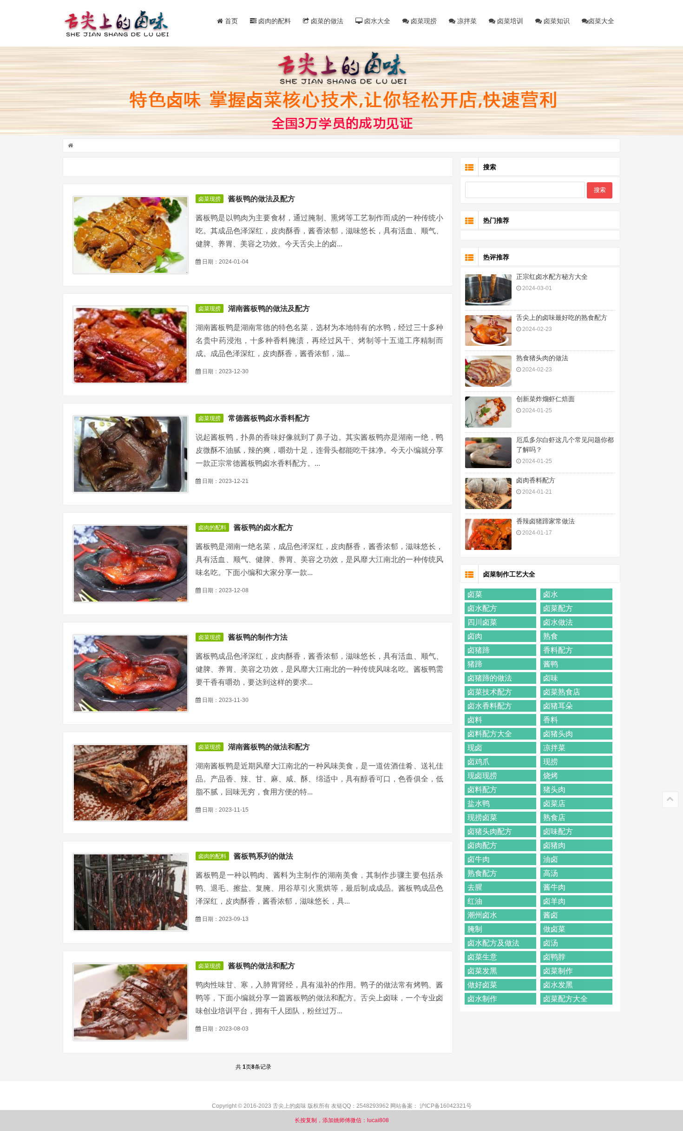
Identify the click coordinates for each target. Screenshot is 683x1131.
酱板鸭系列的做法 (263, 856)
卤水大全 (376, 21)
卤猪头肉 (558, 734)
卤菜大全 (601, 21)
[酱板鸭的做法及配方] (130, 235)
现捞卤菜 (482, 817)
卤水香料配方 (489, 706)
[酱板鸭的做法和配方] (130, 1002)
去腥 (474, 887)
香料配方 (558, 650)
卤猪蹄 (478, 650)
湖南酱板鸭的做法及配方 (269, 308)
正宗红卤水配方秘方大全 (552, 276)
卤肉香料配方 (535, 480)
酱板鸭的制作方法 (258, 637)
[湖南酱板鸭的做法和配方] (130, 783)
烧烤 (550, 776)
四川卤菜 (482, 622)
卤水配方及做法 (493, 943)
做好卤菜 (482, 985)
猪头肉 (554, 790)
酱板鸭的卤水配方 (263, 527)
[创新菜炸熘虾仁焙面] (488, 412)
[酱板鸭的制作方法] (130, 673)
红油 (474, 901)
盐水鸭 (478, 803)
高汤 (550, 873)
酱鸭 (550, 664)
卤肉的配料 (273, 21)
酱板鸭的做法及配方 (261, 199)
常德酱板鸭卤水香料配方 (269, 418)
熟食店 (554, 817)
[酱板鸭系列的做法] (130, 892)
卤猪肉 (554, 845)
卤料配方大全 (489, 734)
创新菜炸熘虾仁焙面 (545, 399)
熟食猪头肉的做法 (542, 358)
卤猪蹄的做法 (489, 678)
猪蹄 (474, 664)
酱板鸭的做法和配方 (261, 966)
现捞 (550, 762)
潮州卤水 (482, 915)
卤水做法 (558, 622)
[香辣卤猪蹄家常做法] (488, 534)
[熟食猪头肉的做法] (488, 371)
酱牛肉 (554, 887)
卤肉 (474, 636)
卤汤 (550, 943)
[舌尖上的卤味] (121, 23)
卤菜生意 (482, 957)
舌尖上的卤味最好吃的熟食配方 (561, 317)
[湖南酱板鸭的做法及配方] (130, 344)
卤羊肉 (554, 901)
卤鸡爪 (478, 762)
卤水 (550, 594)
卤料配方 (482, 790)
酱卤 (550, 915)
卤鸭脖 (554, 957)
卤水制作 (482, 999)
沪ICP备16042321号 (446, 1106)
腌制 (474, 929)
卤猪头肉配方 (489, 831)
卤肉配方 (482, 845)
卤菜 (474, 594)
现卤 (474, 748)
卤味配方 (558, 831)
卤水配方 (482, 608)
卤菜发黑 (482, 971)
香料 (550, 720)
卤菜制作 (558, 971)
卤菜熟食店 (561, 692)
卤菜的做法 (326, 21)
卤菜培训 (509, 21)
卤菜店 (554, 803)
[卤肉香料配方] (488, 493)
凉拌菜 (466, 21)
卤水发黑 (558, 985)
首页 (230, 21)
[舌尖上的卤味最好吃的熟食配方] (488, 330)
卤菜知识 (556, 21)
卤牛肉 (478, 859)
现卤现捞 (482, 776)
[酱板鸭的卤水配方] (130, 563)
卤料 (474, 720)
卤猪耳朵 (558, 706)
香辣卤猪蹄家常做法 (545, 521)
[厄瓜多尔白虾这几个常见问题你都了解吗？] (488, 453)
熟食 (550, 636)
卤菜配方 (558, 608)
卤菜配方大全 (565, 999)
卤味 (550, 678)
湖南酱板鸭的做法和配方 (269, 747)
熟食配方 (482, 873)
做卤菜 (554, 929)
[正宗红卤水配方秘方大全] (488, 289)
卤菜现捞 (423, 21)
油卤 (550, 859)
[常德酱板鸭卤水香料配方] (130, 454)
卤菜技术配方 (489, 692)
